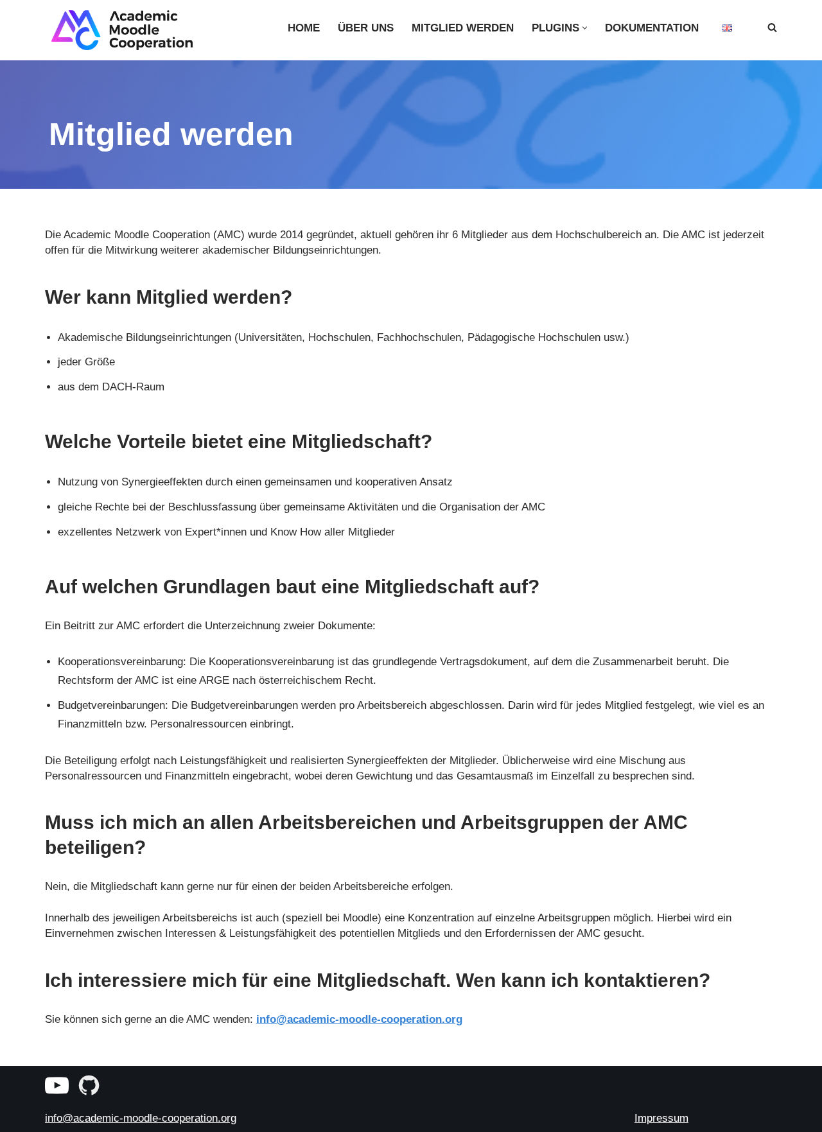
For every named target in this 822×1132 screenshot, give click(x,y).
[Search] (772, 27)
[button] (584, 28)
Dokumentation (652, 28)
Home (304, 28)
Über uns (366, 28)
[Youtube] (57, 1085)
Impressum (661, 1118)
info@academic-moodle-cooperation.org (359, 1019)
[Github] (89, 1085)
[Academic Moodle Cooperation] (119, 30)
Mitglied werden (463, 28)
